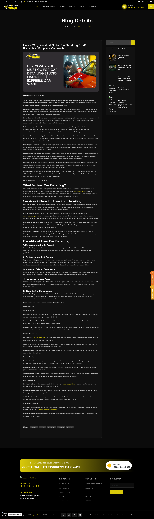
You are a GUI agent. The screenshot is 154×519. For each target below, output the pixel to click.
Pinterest (51, 427)
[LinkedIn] (151, 2)
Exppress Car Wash (37, 515)
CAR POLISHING (64, 488)
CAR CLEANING (64, 501)
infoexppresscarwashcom (11, 1)
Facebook (34, 427)
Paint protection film (38, 337)
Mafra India (106, 515)
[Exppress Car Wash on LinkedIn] (80, 515)
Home (37, 6)
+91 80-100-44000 (136, 7)
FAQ (101, 6)
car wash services (79, 191)
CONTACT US (88, 501)
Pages (82, 6)
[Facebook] (139, 2)
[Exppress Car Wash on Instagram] (69, 515)
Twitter (42, 427)
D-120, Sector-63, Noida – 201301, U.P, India (38, 1)
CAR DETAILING (64, 484)
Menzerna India (115, 515)
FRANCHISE (88, 496)
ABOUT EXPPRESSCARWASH (93, 484)
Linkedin (69, 427)
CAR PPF (61, 496)
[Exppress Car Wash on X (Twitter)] (74, 515)
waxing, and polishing (68, 384)
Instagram (61, 427)
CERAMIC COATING (65, 492)
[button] (4, 514)
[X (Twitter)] (147, 2)
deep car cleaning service (31, 216)
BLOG (86, 492)
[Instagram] (143, 2)
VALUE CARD (88, 488)
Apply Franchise (48, 6)
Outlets (62, 6)
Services (72, 6)
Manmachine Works (95, 515)
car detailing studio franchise (47, 409)
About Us (92, 6)
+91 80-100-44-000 (121, 467)
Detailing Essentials (128, 515)
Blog (73, 27)
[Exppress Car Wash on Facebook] (63, 515)
